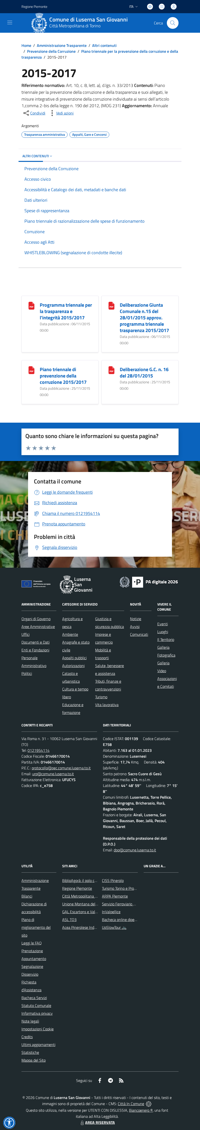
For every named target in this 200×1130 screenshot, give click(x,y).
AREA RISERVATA (100, 1122)
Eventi (162, 624)
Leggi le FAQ (31, 943)
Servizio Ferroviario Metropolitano (129, 904)
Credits (27, 1037)
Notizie (135, 619)
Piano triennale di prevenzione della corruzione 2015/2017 (63, 376)
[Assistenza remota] (148, 1104)
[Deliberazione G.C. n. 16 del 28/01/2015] (111, 369)
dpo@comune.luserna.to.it (135, 850)
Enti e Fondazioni (35, 650)
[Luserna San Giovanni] (39, 23)
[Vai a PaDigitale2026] (149, 581)
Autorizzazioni (73, 666)
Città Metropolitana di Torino (74, 25)
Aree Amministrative (38, 626)
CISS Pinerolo (113, 880)
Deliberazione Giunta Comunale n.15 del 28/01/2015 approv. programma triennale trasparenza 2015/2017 (144, 317)
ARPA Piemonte (115, 896)
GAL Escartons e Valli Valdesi (85, 912)
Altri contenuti (104, 45)
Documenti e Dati (35, 642)
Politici (26, 673)
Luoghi (162, 632)
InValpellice (111, 912)
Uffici (25, 634)
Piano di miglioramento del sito (36, 927)
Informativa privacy (37, 1013)
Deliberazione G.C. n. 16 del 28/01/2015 (144, 372)
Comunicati (139, 634)
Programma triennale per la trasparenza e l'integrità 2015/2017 (66, 311)
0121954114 (39, 750)
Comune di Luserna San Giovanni (88, 20)
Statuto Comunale (36, 1005)
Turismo (101, 697)
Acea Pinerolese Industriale (84, 927)
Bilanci (26, 896)
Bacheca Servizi (34, 998)
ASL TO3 (69, 919)
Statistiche (30, 1052)
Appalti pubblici (74, 658)
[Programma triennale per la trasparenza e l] (31, 305)
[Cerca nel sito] (173, 23)
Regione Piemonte (34, 6)
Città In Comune (131, 1104)
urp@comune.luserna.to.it (53, 774)
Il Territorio (165, 639)
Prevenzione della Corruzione (51, 51)
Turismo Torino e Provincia (122, 888)
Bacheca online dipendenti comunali (131, 919)
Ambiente (70, 634)
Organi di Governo (35, 619)
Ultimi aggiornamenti (38, 1044)
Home (26, 45)
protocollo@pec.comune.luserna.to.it (61, 768)
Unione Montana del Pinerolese (87, 904)
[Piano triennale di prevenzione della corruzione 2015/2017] (31, 369)
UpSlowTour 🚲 (114, 927)
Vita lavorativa (107, 705)
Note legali (30, 1021)
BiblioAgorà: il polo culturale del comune (94, 880)
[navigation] (10, 22)
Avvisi (135, 626)
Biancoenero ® (141, 1110)
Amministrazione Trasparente (62, 45)
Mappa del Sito (33, 1060)
